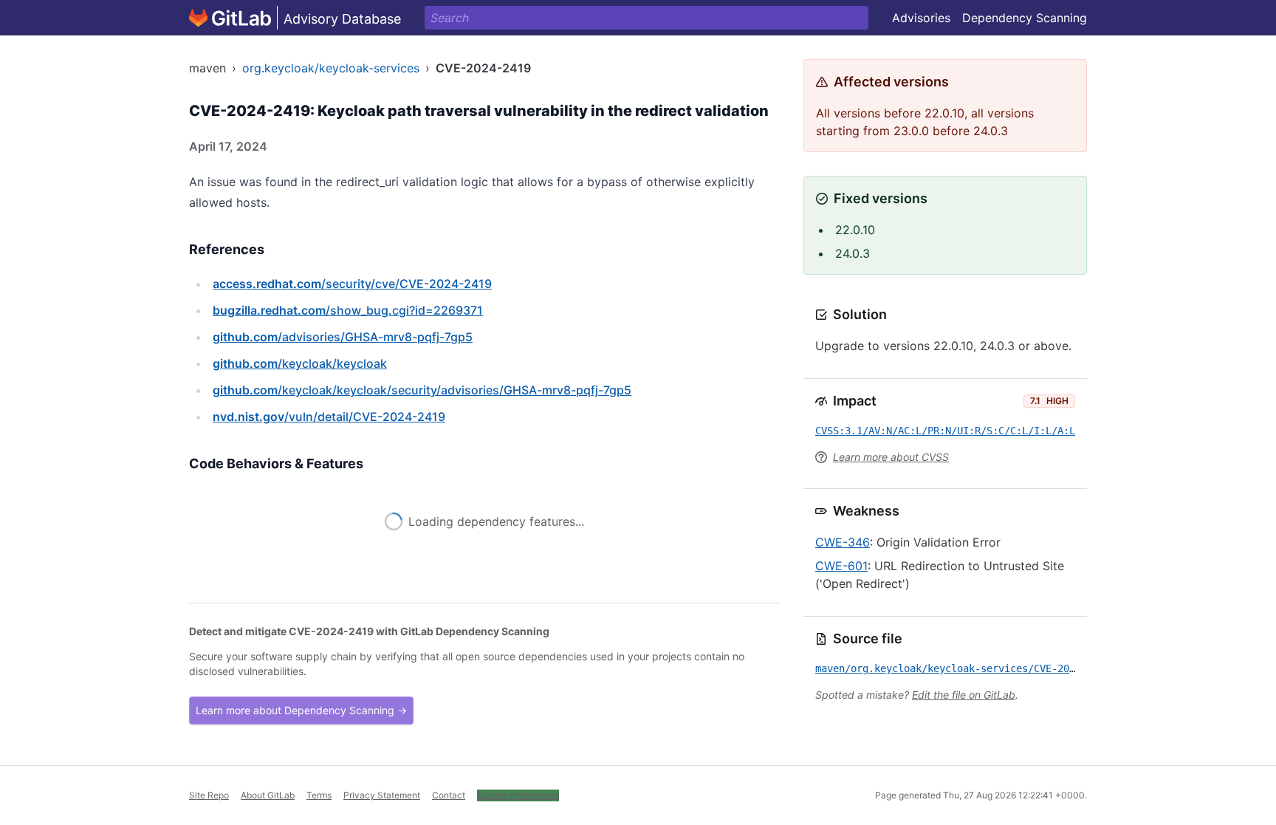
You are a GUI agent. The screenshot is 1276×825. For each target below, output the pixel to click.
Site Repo (209, 795)
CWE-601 (841, 565)
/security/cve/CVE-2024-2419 (352, 283)
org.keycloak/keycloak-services (330, 68)
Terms (319, 795)
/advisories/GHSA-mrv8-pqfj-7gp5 (343, 336)
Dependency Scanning (1024, 17)
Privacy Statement (381, 795)
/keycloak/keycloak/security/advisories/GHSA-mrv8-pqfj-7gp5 (422, 390)
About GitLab (268, 795)
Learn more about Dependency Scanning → (301, 710)
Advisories (921, 17)
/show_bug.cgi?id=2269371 (348, 310)
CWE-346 (842, 542)
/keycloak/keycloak (300, 363)
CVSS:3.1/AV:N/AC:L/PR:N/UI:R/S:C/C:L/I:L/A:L (945, 431)
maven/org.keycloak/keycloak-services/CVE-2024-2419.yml (974, 668)
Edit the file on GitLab (963, 694)
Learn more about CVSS (891, 457)
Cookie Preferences (518, 795)
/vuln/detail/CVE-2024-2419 (329, 416)
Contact (448, 795)
